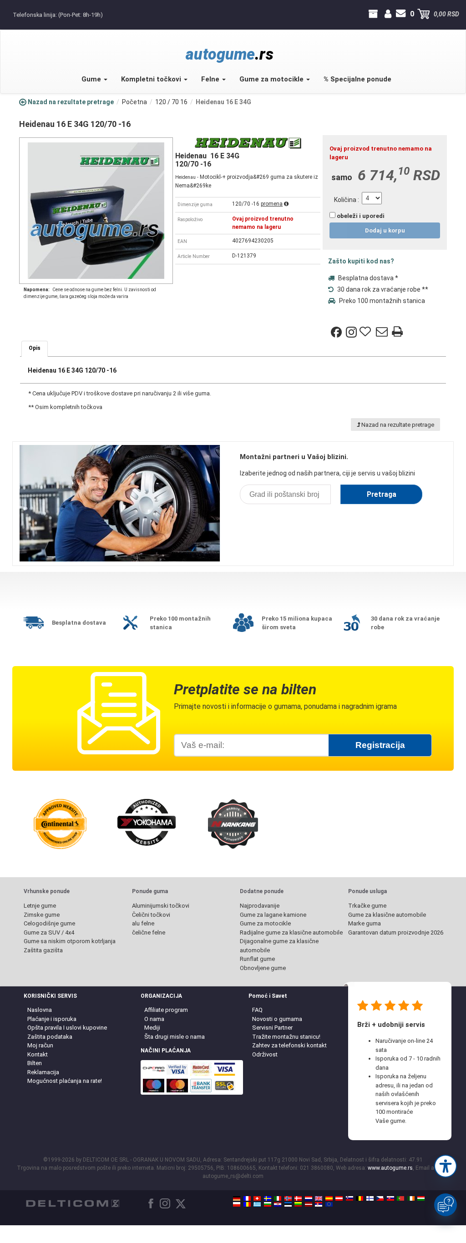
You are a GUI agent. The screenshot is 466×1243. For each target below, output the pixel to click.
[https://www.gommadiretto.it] (277, 1198)
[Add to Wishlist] (366, 332)
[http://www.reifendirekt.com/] (329, 1204)
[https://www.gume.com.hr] (277, 1204)
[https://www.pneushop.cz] (380, 1198)
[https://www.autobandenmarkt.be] (359, 1198)
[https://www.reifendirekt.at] (339, 1198)
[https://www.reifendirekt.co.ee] (288, 1204)
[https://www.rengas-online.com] (370, 1198)
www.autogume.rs (390, 1168)
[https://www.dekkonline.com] (288, 1198)
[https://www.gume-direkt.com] (349, 1198)
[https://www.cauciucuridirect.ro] (247, 1204)
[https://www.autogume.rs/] (318, 1204)
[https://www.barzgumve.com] (267, 1204)
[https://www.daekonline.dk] (298, 1198)
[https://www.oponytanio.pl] (236, 1204)
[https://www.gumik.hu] (421, 1198)
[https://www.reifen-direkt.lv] (308, 1204)
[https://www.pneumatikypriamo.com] (390, 1198)
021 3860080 (8, 14)
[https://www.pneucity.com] (400, 1198)
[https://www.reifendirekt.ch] (257, 1198)
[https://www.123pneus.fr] (247, 1198)
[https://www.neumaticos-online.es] (329, 1198)
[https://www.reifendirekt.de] (236, 1198)
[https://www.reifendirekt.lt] (298, 1204)
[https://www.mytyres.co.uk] (318, 1198)
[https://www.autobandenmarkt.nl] (308, 1198)
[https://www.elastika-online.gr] (257, 1204)
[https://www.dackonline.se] (267, 1198)
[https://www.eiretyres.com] (411, 1198)
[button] (445, 1166)
